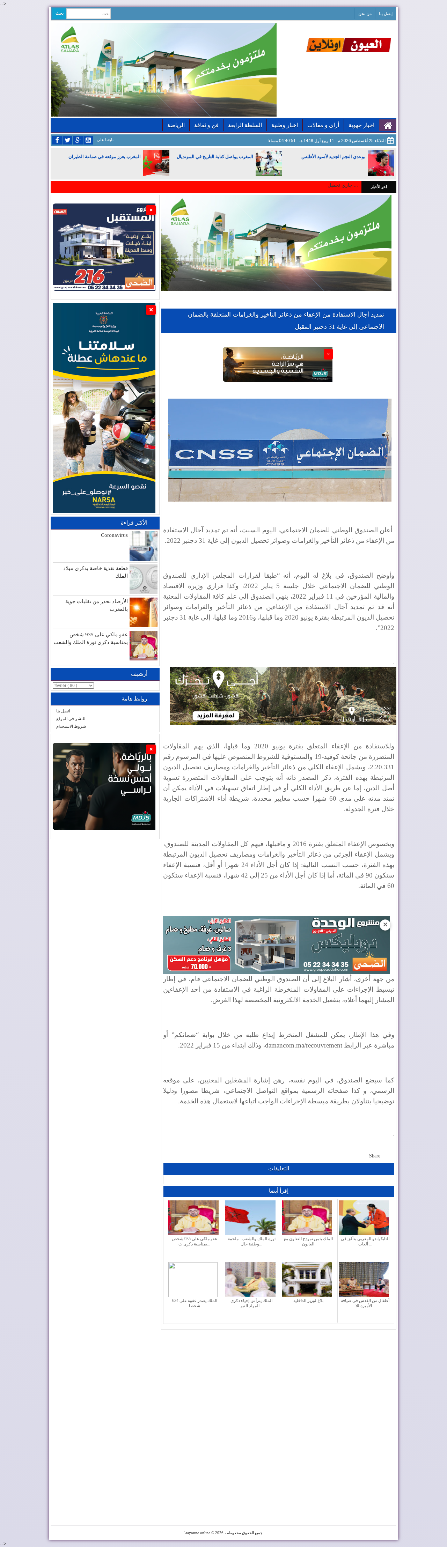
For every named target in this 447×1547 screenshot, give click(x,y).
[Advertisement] (278, 1378)
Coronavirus (114, 535)
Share (374, 1156)
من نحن (365, 13)
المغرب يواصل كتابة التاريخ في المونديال (215, 156)
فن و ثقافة (206, 125)
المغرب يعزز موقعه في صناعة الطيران (104, 156)
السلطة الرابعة (245, 125)
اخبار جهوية (361, 125)
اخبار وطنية (284, 125)
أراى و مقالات (323, 125)
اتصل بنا (63, 711)
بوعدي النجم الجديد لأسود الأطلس (333, 156)
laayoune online (197, 1533)
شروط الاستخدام (71, 726)
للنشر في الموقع (71, 718)
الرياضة (176, 125)
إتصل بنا (386, 13)
